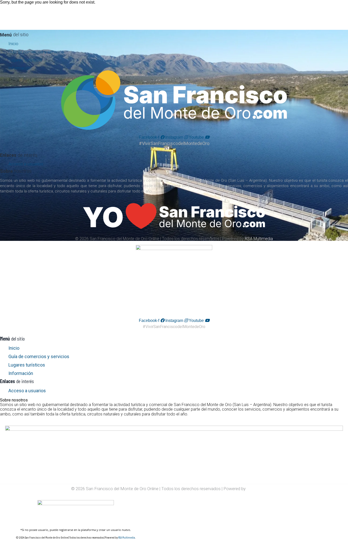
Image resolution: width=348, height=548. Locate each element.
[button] (174, 397)
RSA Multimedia (259, 238)
